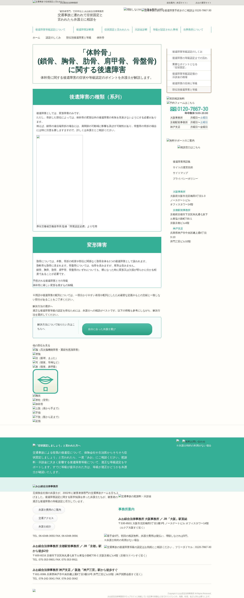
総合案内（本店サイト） (177, 3)
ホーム (36, 37)
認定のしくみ (53, 37)
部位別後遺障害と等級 (78, 37)
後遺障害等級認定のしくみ (187, 51)
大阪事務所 (179, 191)
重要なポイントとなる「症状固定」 (184, 66)
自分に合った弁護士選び (102, 329)
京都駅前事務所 (181, 210)
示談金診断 (141, 29)
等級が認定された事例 (165, 29)
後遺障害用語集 (181, 161)
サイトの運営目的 (183, 167)
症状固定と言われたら (117, 29)
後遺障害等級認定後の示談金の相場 (184, 75)
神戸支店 (178, 228)
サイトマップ (180, 172)
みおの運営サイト (203, 3)
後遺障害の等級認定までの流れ (189, 57)
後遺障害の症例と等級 (184, 83)
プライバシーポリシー (185, 178)
